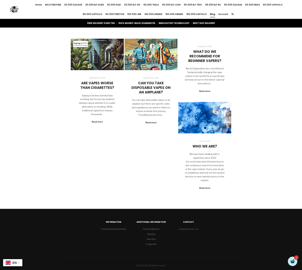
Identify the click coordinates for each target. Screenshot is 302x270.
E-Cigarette (151, 244)
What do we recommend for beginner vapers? (204, 56)
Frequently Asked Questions (113, 229)
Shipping (151, 234)
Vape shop (151, 239)
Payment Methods (151, 229)
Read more (97, 122)
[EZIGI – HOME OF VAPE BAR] (14, 9)
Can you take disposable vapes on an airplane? (151, 88)
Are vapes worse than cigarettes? (97, 85)
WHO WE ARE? (205, 146)
